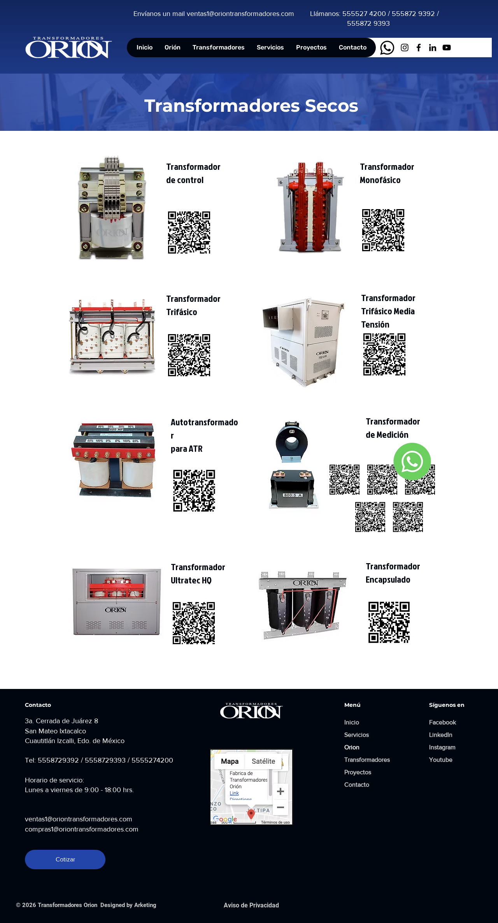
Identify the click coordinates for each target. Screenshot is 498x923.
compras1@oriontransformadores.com (82, 829)
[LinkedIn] (433, 47)
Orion (351, 747)
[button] (218, 47)
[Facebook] (419, 47)
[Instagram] (405, 47)
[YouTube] (447, 47)
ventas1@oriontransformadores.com (78, 819)
